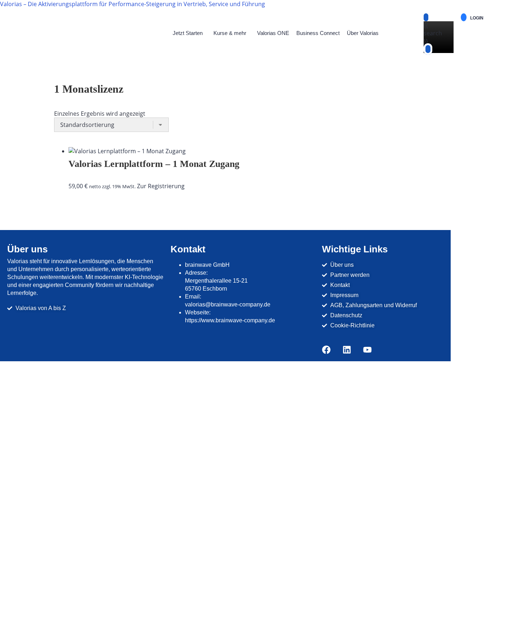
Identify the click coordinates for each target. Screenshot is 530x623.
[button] (189, 33)
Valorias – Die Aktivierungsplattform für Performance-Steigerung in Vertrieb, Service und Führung (132, 4)
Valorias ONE (273, 33)
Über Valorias (363, 33)
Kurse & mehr (229, 33)
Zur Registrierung (161, 186)
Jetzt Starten (188, 33)
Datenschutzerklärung (196, 532)
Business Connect (318, 33)
